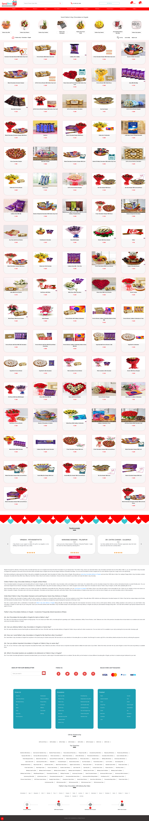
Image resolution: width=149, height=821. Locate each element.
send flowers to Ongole (80, 588)
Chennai (61, 793)
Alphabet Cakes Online (110, 764)
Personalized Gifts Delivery (93, 755)
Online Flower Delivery (67, 755)
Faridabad (107, 793)
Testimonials (43, 695)
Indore (114, 793)
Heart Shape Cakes (40, 767)
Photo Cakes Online (84, 758)
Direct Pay (18, 713)
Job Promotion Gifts (85, 704)
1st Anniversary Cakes (42, 776)
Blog (17, 704)
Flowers (35, 8)
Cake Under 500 (76, 767)
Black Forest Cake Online (61, 764)
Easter (128, 701)
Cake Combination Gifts (122, 755)
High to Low (134, 37)
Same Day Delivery (20, 698)
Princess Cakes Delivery (26, 779)
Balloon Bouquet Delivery (71, 758)
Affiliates (42, 707)
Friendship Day (84, 695)
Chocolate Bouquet (62, 761)
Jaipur (86, 793)
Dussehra (102, 707)
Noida (74, 793)
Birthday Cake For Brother (102, 770)
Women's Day (61, 698)
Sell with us (109, 3)
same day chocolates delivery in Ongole (91, 574)
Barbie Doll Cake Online (41, 758)
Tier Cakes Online (98, 764)
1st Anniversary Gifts (49, 782)
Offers (17, 707)
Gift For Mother (53, 741)
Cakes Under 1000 (29, 761)
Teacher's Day (61, 704)
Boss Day (60, 713)
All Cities (81, 796)
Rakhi (13, 8)
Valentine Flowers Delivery (54, 752)
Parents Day (60, 707)
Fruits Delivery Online (98, 761)
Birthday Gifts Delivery (106, 758)
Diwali (101, 710)
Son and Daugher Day (85, 710)
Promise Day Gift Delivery (122, 752)
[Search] (60, 3)
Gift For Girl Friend (43, 741)
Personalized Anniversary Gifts (56, 776)
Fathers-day (18, 37)
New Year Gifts (61, 695)
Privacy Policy (43, 701)
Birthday (97, 8)
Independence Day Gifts (86, 698)
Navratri (128, 695)
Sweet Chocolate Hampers (91, 773)
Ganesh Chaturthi (104, 698)
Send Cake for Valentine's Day (39, 752)
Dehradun (67, 796)
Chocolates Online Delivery (107, 755)
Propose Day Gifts (82, 752)
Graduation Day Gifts (62, 716)
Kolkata (120, 793)
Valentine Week (61, 719)
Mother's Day (61, 722)
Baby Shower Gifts (37, 764)
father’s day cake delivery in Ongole (45, 602)
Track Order (42, 710)
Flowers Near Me (109, 767)
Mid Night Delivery (20, 701)
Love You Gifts (109, 761)
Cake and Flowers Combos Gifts (56, 758)
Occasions (123, 8)
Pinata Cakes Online (123, 764)
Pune (54, 793)
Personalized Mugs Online (110, 779)
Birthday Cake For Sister (89, 770)
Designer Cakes (95, 758)
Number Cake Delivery (65, 767)
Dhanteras (129, 713)
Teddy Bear (52, 761)
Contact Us (42, 704)
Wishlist (134, 3)
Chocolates (57, 8)
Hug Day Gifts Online (26, 755)
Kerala (100, 793)
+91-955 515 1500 (76, 3)
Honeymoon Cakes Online (68, 779)
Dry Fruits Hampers (86, 761)
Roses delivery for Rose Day (70, 752)
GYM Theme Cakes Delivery (40, 779)
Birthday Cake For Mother (116, 770)
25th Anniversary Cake (86, 782)
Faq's (17, 710)
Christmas (102, 716)
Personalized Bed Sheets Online (73, 776)
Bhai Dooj (102, 713)
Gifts (45, 8)
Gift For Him (106, 741)
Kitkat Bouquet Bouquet (39, 773)
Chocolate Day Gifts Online (95, 752)
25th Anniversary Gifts (61, 782)
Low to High (127, 37)
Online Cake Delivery (55, 755)
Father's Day (60, 701)
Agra (30, 793)
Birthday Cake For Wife (31, 770)
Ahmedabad (22, 793)
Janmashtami (130, 707)
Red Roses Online (120, 767)
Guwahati (74, 796)
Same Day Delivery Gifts (41, 761)
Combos (86, 8)
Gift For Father (62, 741)
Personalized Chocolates (52, 773)
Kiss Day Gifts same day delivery (40, 755)
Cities (134, 8)
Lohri (101, 719)
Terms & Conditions (44, 698)
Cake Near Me (86, 767)
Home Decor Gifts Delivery (95, 779)
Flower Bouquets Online (28, 758)
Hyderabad (93, 793)
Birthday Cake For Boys (25, 773)
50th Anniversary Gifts (73, 782)
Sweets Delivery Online (74, 761)
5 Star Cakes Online (29, 767)
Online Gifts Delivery (80, 755)
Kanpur (126, 793)
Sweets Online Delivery (82, 779)
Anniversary (110, 8)
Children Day (61, 710)
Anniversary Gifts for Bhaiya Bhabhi (90, 776)
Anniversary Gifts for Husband (121, 773)
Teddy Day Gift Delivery (109, 752)
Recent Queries (19, 716)
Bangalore (36, 793)
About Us (18, 695)
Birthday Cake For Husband (45, 770)
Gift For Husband (89, 741)
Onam (101, 701)
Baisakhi (129, 716)
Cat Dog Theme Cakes (97, 767)
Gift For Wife (80, 741)
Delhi (42, 793)
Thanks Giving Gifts (85, 713)
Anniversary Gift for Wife (29, 776)
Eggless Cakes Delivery (75, 764)
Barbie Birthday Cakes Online (118, 776)
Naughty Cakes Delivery (54, 779)
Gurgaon (67, 793)
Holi (128, 698)
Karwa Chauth (130, 704)
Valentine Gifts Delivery (25, 752)
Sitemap (42, 713)
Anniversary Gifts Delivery (119, 758)
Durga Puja (102, 704)
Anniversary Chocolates (77, 773)
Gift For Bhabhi (71, 741)
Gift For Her (98, 741)
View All (74, 557)
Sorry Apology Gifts (119, 761)
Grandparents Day (84, 707)
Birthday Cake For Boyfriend (74, 770)
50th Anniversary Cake (98, 782)
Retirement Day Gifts (85, 701)
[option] (9, 26)
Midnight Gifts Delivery (25, 764)
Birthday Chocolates (65, 773)
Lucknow (80, 793)
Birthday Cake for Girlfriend (59, 770)
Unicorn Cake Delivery (52, 767)
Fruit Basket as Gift (105, 776)
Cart (141, 3)
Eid (127, 710)
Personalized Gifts (71, 8)
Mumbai (48, 793)
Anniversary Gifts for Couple (106, 773)
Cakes (24, 8)
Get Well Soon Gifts (49, 764)
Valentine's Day (84, 716)
